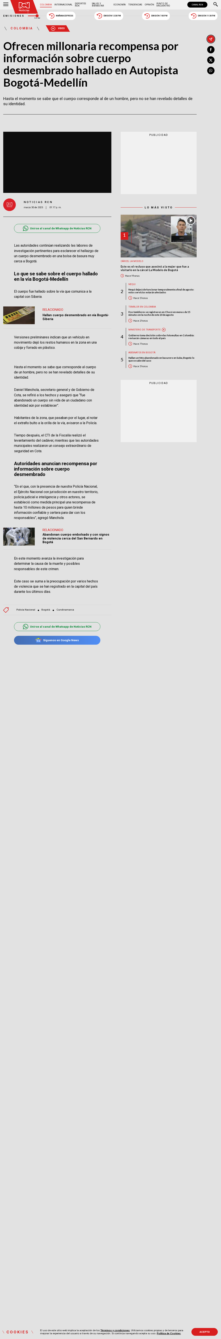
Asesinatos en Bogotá (141, 352)
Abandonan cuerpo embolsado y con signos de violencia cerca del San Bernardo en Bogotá (76, 538)
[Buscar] (215, 4)
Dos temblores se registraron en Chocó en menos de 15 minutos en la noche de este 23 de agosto (159, 313)
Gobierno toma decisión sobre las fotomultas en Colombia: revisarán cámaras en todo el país (161, 337)
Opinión (149, 4)
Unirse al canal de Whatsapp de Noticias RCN (61, 228)
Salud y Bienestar (98, 4)
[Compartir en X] (211, 60)
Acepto (205, 1331)
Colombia (46, 4)
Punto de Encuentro (163, 4)
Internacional (63, 4)
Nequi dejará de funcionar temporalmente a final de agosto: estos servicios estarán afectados (161, 291)
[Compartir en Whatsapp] (211, 70)
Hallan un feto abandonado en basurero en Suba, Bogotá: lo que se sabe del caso (161, 359)
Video (61, 28)
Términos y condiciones (115, 1330)
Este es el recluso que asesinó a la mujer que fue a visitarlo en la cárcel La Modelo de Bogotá (155, 268)
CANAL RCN (197, 4)
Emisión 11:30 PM (206, 16)
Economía (120, 4)
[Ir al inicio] (24, 7)
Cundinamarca (65, 609)
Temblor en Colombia (142, 306)
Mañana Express (64, 16)
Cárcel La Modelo (132, 261)
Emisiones (14, 15)
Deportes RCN (80, 4)
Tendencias (135, 4)
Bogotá (45, 609)
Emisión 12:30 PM (112, 16)
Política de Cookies (169, 1333)
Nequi (132, 284)
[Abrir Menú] (5, 5)
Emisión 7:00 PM (159, 16)
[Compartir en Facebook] (211, 49)
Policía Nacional (25, 609)
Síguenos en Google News (61, 640)
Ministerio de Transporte (144, 329)
